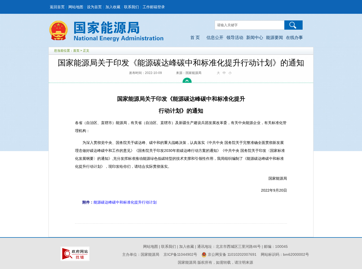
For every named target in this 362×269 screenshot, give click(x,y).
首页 (76, 50)
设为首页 (94, 7)
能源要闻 (274, 37)
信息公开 (214, 37)
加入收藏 (112, 7)
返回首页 (57, 7)
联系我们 (131, 7)
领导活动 (234, 37)
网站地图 (75, 7)
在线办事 (294, 37)
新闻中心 (254, 37)
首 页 (195, 37)
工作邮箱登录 (154, 7)
